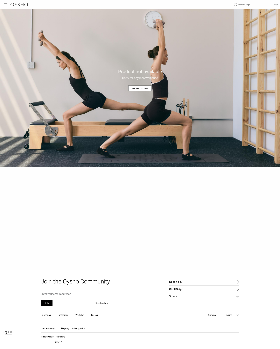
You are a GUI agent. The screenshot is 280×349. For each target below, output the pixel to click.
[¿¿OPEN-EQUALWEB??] (8, 332)
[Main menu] (6, 4)
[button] (11, 332)
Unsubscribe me (103, 303)
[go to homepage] (19, 4)
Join (47, 303)
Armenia (212, 315)
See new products (140, 88)
